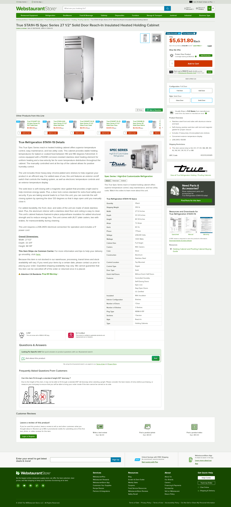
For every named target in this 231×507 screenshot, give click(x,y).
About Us (168, 477)
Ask (155, 358)
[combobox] (113, 8)
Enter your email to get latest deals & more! (31, 459)
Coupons (131, 485)
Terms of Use (100, 364)
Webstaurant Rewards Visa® (187, 73)
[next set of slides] (162, 127)
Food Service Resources (137, 488)
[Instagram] (18, 486)
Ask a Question (155, 110)
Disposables (119, 15)
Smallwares (67, 15)
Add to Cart (26, 133)
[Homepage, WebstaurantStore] (36, 8)
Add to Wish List (191, 79)
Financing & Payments (173, 485)
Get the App (38, 2)
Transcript (115, 181)
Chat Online (204, 487)
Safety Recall (133, 494)
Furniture (135, 15)
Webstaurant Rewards (101, 480)
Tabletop (104, 15)
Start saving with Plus (150, 462)
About (108, 181)
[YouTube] (24, 486)
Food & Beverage (86, 15)
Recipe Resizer (98, 488)
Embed (123, 181)
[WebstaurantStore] (46, 473)
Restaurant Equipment (29, 15)
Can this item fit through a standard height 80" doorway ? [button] (46, 378)
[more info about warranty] (195, 56)
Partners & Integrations (101, 491)
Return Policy (170, 494)
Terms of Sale (134, 503)
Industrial (187, 15)
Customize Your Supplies (102, 485)
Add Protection (206, 55)
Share (141, 110)
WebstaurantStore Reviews (138, 491)
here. (38, 254)
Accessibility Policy (172, 503)
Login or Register (28, 436)
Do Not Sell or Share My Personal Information (198, 503)
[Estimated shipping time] (206, 113)
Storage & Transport (154, 15)
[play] (133, 157)
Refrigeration (50, 15)
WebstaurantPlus (99, 477)
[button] (145, 38)
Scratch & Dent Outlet (136, 480)
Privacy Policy (112, 364)
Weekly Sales (133, 482)
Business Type (204, 15)
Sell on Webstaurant (172, 491)
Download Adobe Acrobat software (180, 240)
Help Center (22, 2)
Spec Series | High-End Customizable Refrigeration (129, 176)
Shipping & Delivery (207, 491)
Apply (210, 72)
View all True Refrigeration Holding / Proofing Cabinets (190, 175)
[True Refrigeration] (190, 168)
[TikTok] (37, 486)
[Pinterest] (43, 486)
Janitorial (173, 15)
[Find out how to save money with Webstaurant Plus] (18, 122)
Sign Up (115, 460)
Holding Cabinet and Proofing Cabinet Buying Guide (192, 250)
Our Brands (169, 480)
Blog (130, 477)
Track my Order (206, 483)
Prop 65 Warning (49, 274)
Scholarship (169, 488)
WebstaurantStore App (101, 482)
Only (171, 37)
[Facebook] (30, 486)
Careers (168, 482)
